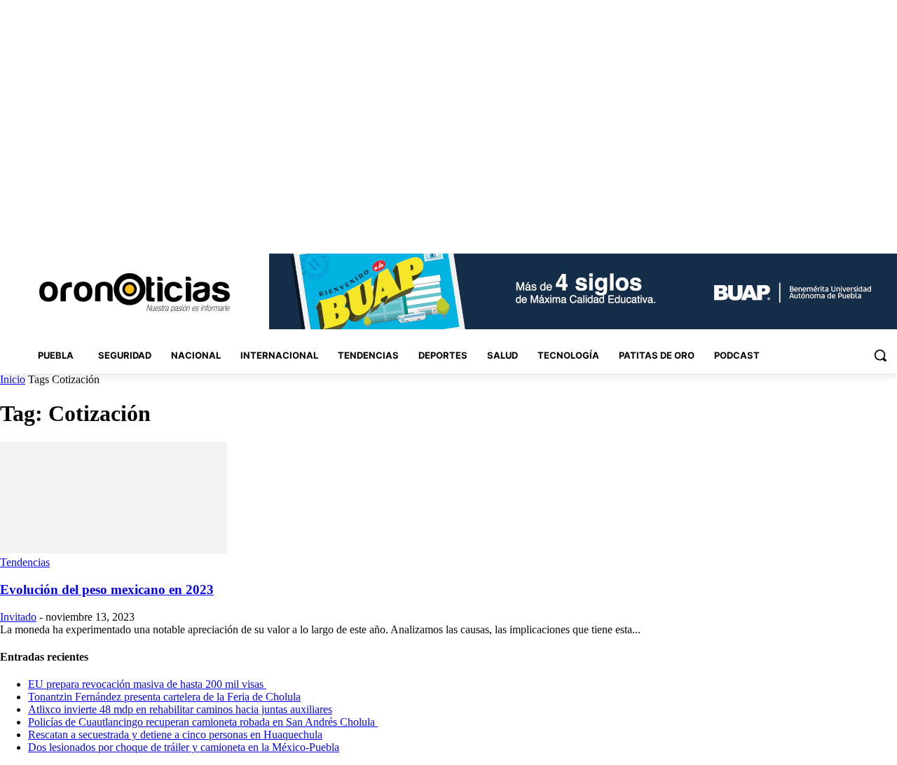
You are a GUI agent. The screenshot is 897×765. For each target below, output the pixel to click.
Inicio (12, 379)
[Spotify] (850, 224)
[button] (880, 355)
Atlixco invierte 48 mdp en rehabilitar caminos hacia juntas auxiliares (180, 709)
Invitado (18, 617)
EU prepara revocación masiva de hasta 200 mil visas (147, 684)
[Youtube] (889, 224)
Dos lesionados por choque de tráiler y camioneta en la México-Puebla (183, 747)
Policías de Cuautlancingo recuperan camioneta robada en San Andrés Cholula (203, 722)
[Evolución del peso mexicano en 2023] (113, 550)
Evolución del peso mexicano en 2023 (107, 589)
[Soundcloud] (831, 224)
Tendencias (25, 562)
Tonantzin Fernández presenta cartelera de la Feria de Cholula (164, 697)
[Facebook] (791, 224)
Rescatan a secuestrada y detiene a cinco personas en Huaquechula (175, 734)
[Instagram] (811, 224)
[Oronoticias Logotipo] (134, 292)
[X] (869, 224)
